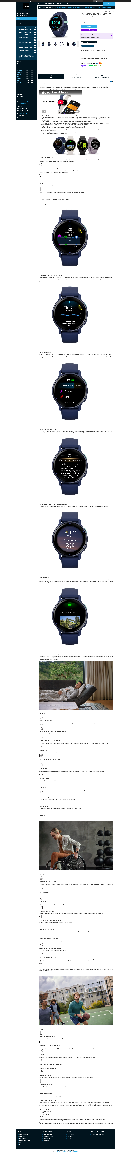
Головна (39, 3)
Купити (89, 26)
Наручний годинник (23, 1134)
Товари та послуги (48, 3)
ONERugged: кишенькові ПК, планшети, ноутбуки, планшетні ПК (26, 56)
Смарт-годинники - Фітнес (49, 7)
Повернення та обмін (48, 1136)
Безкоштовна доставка (88, 46)
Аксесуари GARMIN (23, 34)
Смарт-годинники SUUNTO (25, 32)
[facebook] (111, 81)
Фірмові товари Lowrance (25, 42)
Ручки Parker (22, 1136)
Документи (46, 1140)
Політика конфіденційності (73, 1151)
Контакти (65, 3)
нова (95, 86)
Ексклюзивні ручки (23, 37)
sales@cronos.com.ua (24, 113)
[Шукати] (35, 18)
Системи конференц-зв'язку (25, 47)
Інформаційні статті (48, 1134)
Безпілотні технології (24, 50)
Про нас (59, 3)
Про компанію (71, 1134)
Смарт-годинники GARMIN (25, 29)
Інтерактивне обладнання (25, 40)
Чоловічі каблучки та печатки (26, 1144)
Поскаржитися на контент (61, 1151)
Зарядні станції (22, 52)
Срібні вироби (22, 1138)
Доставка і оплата (48, 1138)
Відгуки (19, 64)
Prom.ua (72, 1150)
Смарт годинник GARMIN (25, 1140)
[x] (112, 81)
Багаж (20, 1142)
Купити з (86, 30)
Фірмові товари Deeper (24, 45)
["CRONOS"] (26, 6)
